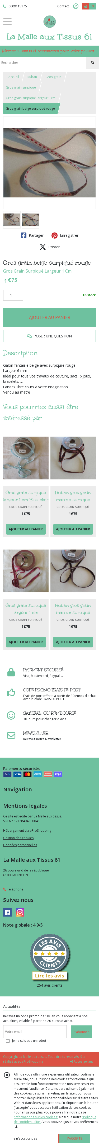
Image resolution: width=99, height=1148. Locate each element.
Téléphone (14, 889)
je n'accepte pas (25, 1138)
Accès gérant (83, 1061)
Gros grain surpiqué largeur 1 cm (30, 98)
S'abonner (81, 1032)
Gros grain (53, 77)
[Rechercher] (92, 63)
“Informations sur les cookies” (36, 1117)
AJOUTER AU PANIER (49, 317)
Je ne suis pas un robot (29, 1040)
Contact (63, 6)
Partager (36, 235)
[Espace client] (75, 6)
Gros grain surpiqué (21, 87)
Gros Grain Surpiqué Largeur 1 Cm (37, 271)
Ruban (32, 77)
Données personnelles (20, 845)
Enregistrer (68, 235)
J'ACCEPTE (74, 1138)
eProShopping (32, 1061)
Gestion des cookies (18, 838)
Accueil (13, 77)
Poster (53, 246)
